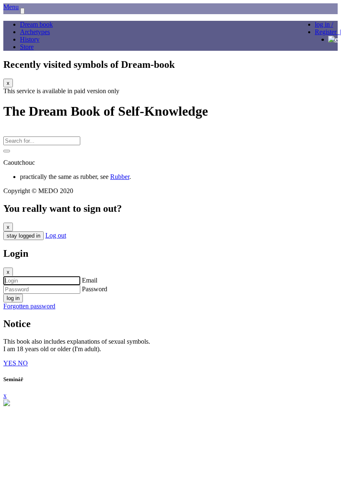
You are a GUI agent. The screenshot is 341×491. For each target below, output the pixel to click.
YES (10, 363)
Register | (328, 31)
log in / (324, 24)
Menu (11, 6)
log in (13, 298)
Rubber (119, 176)
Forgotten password (29, 306)
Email (89, 280)
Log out (55, 235)
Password (94, 289)
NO (23, 363)
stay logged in (23, 236)
